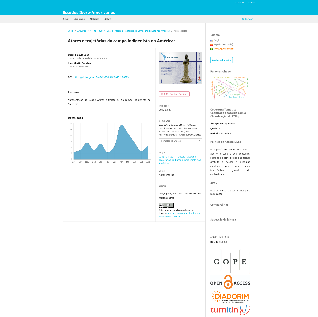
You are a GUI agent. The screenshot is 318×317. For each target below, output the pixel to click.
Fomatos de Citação (171, 140)
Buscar (248, 19)
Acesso (251, 2)
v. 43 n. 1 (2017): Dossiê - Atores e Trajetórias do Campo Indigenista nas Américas (130, 30)
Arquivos (79, 19)
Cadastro (240, 2)
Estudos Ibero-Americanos (89, 12)
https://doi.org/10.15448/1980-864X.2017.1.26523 (101, 77)
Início (70, 30)
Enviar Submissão (221, 60)
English (218, 40)
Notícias (94, 19)
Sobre (108, 19)
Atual (66, 19)
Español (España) (223, 44)
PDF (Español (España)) (175, 93)
